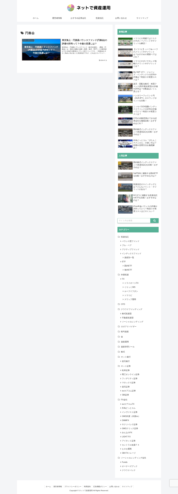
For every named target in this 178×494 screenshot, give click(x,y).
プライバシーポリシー (72, 486)
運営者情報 (57, 486)
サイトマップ (127, 486)
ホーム (48, 486)
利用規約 (87, 486)
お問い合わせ (114, 486)
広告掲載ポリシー (100, 486)
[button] (154, 220)
